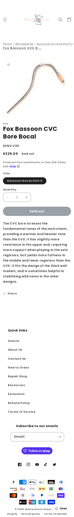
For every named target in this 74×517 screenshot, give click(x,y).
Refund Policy (19, 403)
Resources (16, 385)
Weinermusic (34, 509)
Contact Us (17, 359)
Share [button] (12, 293)
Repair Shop (17, 376)
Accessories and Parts (54, 44)
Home (7, 44)
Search (14, 341)
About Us (15, 350)
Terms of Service (22, 412)
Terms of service (55, 513)
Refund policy (30, 513)
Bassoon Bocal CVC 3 (26, 181)
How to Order (18, 367)
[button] (5, 19)
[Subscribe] (59, 436)
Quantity (9, 189)
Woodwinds (24, 44)
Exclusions (16, 394)
